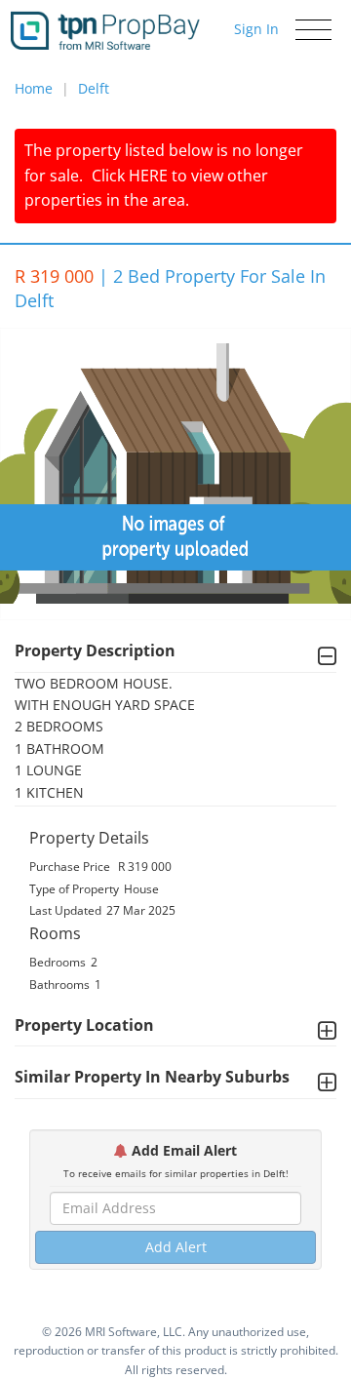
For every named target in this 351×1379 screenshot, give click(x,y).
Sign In (256, 29)
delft (93, 88)
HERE (148, 175)
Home (34, 88)
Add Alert (176, 1247)
